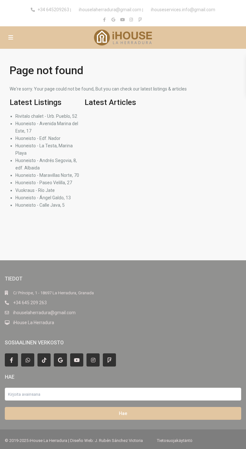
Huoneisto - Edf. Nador (38, 138)
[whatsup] (27, 360)
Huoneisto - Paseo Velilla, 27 (43, 182)
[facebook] (105, 19)
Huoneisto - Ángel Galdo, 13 (43, 197)
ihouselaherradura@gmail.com (110, 9)
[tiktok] (44, 360)
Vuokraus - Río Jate (35, 190)
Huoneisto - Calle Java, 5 (40, 205)
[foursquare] (140, 19)
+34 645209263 (53, 9)
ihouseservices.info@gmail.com (183, 9)
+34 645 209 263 (30, 302)
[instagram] (131, 19)
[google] (114, 19)
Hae (123, 413)
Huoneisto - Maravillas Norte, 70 (47, 175)
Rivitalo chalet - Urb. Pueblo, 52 (46, 116)
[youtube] (123, 19)
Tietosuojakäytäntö (175, 440)
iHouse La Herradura (33, 322)
